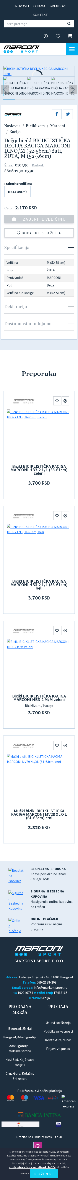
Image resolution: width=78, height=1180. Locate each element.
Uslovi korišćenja (58, 1022)
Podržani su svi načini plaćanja (46, 924)
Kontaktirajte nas (58, 1040)
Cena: (8, 208)
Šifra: (8, 165)
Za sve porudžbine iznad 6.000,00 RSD (48, 874)
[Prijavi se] (44, 36)
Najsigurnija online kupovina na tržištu (52, 899)
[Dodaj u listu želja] (57, 400)
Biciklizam (35, 125)
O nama (39, 6)
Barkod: (38, 165)
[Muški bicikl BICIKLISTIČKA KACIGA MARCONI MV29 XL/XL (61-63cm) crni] (39, 780)
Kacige (15, 131)
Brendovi (58, 6)
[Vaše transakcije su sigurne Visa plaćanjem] (58, 1124)
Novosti (22, 6)
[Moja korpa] (69, 36)
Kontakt (40, 15)
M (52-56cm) (17, 191)
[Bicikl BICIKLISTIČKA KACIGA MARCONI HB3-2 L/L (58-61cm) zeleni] (39, 435)
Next (73, 89)
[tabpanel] (15, 88)
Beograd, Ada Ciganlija (19, 1037)
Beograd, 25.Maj (20, 1028)
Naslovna (12, 125)
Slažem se (44, 1174)
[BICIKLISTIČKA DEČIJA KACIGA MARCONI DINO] (39, 71)
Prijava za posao (58, 1048)
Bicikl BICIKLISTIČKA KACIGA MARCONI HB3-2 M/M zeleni (39, 697)
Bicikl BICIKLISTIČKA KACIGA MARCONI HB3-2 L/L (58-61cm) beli (39, 584)
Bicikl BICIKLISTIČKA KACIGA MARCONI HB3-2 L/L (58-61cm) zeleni (39, 469)
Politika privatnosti (58, 1031)
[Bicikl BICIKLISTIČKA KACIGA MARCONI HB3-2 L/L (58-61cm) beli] (39, 550)
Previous (5, 89)
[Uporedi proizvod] (65, 400)
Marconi (57, 125)
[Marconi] (24, 401)
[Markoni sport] (25, 49)
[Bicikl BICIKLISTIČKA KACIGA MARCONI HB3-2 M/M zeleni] (39, 665)
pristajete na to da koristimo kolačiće (32, 1167)
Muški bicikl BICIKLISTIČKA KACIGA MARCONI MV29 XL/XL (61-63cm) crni (39, 814)
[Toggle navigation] (72, 49)
